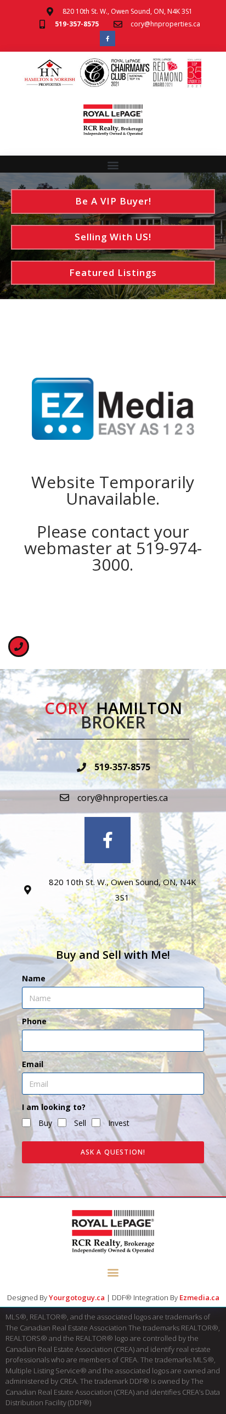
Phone (34, 1021)
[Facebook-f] (107, 38)
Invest (118, 1123)
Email (32, 1064)
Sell (80, 1123)
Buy (45, 1123)
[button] (113, 165)
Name (34, 978)
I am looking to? (54, 1107)
